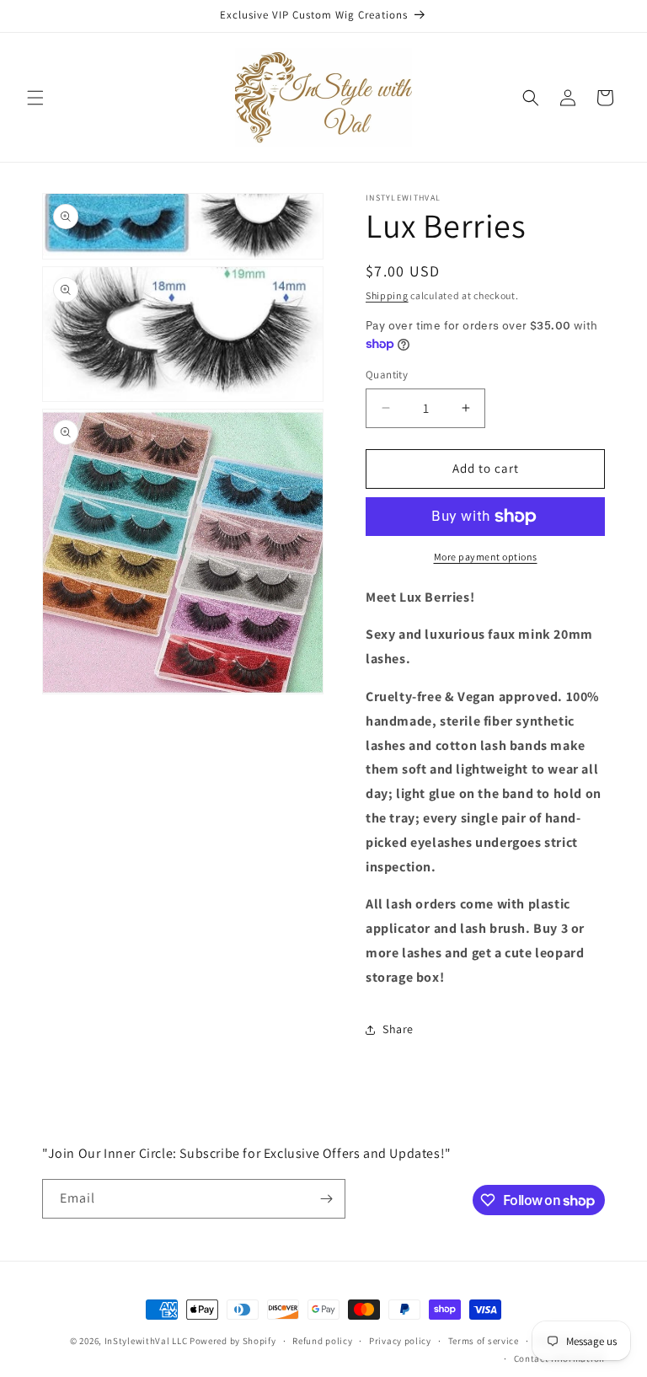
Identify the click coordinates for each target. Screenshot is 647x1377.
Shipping (387, 295)
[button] (35, 97)
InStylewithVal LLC (146, 1341)
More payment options (485, 556)
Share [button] (398, 1029)
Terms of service (483, 1341)
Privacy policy (400, 1341)
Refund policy (322, 1341)
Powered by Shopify (233, 1341)
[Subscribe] (326, 1199)
